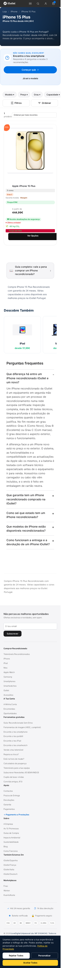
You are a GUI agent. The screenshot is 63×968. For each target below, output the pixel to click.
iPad (6, 663)
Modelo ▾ (9, 94)
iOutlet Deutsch (10, 874)
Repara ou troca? (11, 754)
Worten (7, 890)
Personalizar (44, 955)
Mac (6, 667)
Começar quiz (29, 69)
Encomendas (9, 709)
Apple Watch (9, 672)
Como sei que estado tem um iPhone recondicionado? (25, 515)
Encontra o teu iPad (12, 741)
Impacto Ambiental (12, 837)
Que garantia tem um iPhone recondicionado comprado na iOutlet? (25, 499)
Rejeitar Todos (16, 955)
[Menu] (30, 3)
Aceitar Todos (30, 962)
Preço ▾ (24, 94)
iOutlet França (10, 865)
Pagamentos (9, 809)
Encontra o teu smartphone (15, 732)
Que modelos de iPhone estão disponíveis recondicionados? (26, 528)
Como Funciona (11, 851)
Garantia (7, 804)
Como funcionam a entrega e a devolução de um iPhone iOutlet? (28, 542)
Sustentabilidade (11, 842)
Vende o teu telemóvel (13, 750)
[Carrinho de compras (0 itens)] (53, 3)
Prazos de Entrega (12, 795)
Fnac (6, 886)
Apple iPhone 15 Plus (23, 186)
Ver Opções (32, 235)
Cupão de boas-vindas (14, 777)
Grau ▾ (37, 94)
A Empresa (8, 824)
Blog (6, 846)
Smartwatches (10, 686)
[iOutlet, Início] (10, 3)
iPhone (14, 11)
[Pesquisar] (38, 3)
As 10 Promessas (11, 828)
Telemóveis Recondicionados (17, 654)
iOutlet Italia (9, 869)
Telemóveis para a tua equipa (17, 768)
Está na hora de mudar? (14, 759)
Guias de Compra (11, 833)
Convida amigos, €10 (13, 781)
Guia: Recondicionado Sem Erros (18, 723)
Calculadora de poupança (15, 763)
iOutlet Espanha (11, 860)
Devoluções (9, 800)
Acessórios (8, 695)
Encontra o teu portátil (13, 736)
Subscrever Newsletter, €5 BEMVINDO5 (21, 772)
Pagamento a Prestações (17, 814)
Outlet (6, 690)
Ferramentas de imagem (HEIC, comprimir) (22, 727)
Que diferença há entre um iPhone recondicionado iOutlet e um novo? (27, 378)
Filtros (18, 103)
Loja (5, 11)
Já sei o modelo (30, 78)
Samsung (8, 677)
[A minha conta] (45, 3)
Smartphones (9, 681)
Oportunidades (10, 713)
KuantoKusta (9, 895)
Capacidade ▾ (53, 94)
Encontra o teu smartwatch (15, 745)
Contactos (8, 791)
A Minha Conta (10, 704)
